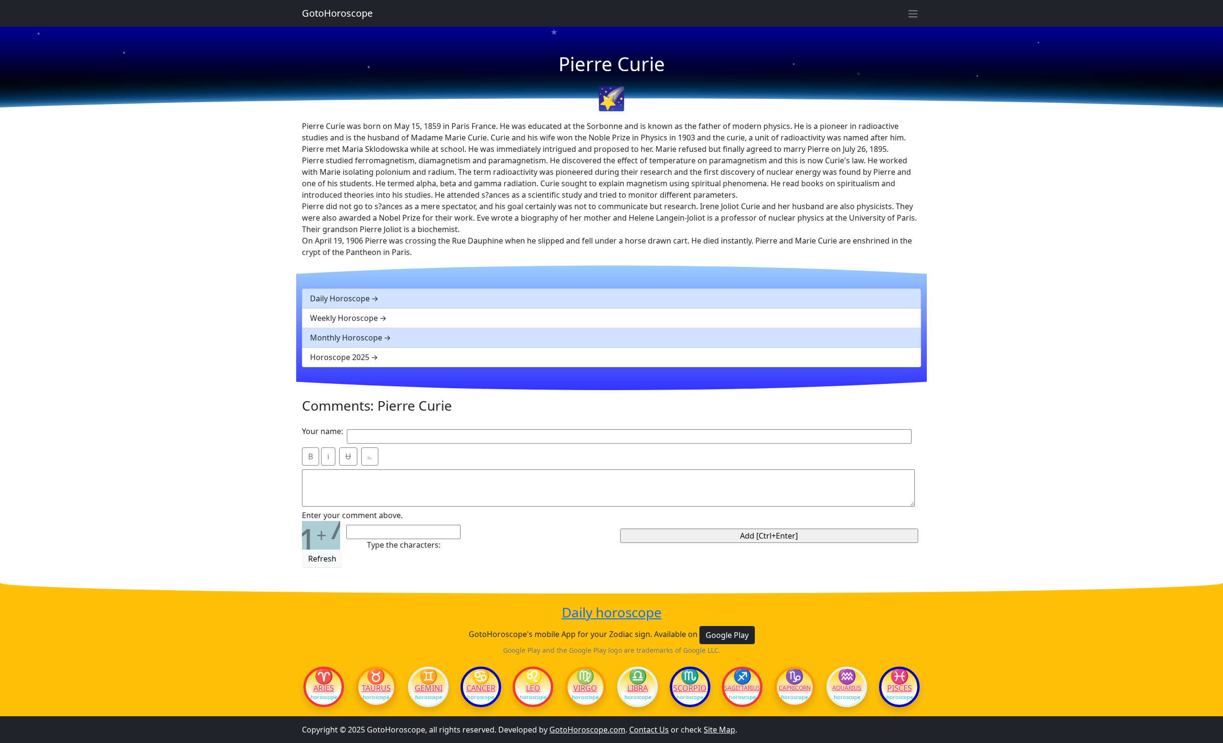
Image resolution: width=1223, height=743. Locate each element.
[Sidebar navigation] (913, 13)
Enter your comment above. (352, 515)
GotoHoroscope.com (587, 729)
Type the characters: (403, 545)
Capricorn (795, 688)
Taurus (376, 688)
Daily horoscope (612, 613)
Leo (533, 688)
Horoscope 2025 (339, 357)
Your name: (322, 431)
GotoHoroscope (337, 13)
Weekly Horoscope (344, 318)
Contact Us (649, 729)
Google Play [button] (727, 635)
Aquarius (846, 688)
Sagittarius (742, 688)
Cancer (480, 688)
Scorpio (690, 688)
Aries (323, 688)
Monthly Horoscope (346, 337)
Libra (637, 688)
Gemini (428, 688)
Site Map (719, 729)
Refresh (322, 558)
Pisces (899, 688)
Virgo (585, 688)
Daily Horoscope (340, 298)
